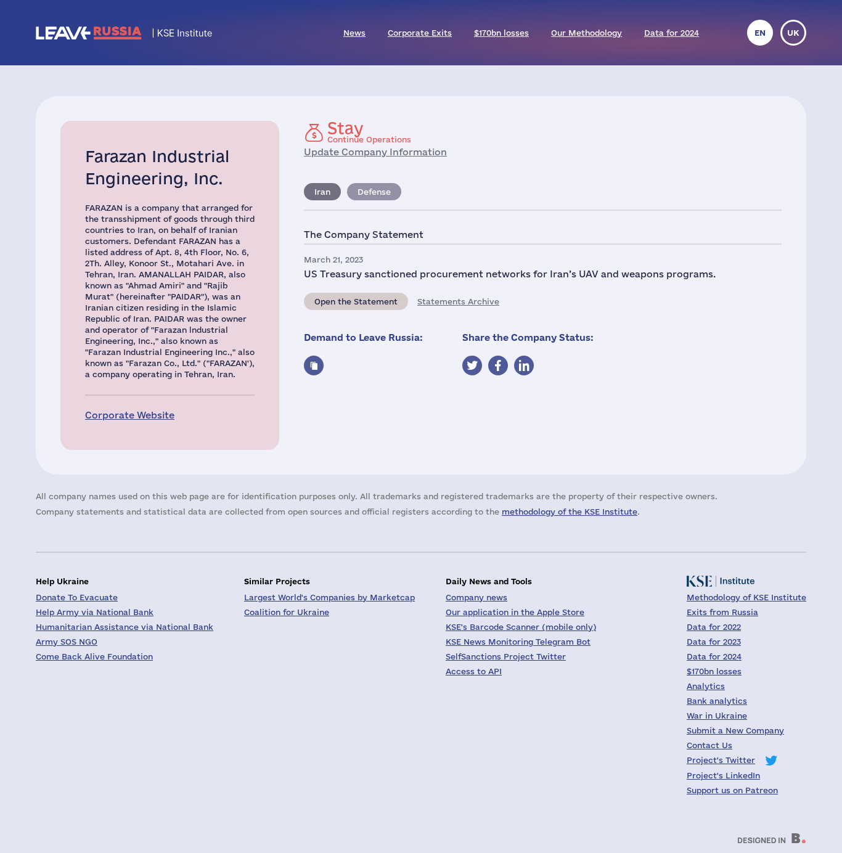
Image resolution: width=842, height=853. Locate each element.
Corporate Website (129, 415)
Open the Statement (356, 301)
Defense (374, 191)
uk (793, 32)
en (760, 32)
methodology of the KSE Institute (569, 511)
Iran (322, 191)
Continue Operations (369, 132)
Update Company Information (375, 152)
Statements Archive (458, 301)
